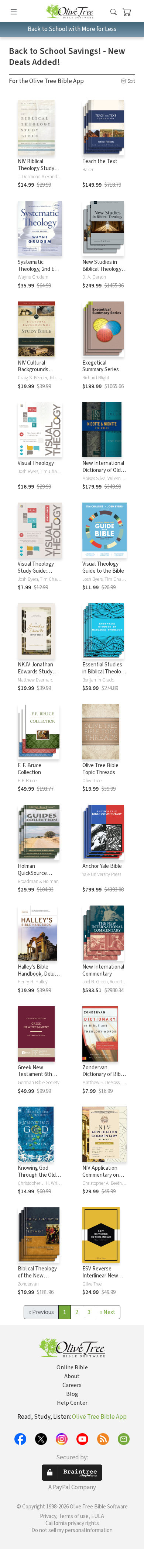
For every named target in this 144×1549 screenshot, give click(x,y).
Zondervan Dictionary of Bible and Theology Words (103, 1078)
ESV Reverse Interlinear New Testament (100, 1276)
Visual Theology (36, 463)
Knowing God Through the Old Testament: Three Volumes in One (38, 1178)
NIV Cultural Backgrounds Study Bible (33, 370)
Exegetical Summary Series (100, 366)
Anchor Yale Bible (102, 866)
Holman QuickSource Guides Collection (38, 873)
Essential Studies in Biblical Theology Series (104, 672)
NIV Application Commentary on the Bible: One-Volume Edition (100, 1178)
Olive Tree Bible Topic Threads (100, 769)
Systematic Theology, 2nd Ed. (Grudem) (38, 269)
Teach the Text (99, 161)
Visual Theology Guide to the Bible (103, 567)
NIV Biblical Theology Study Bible (36, 168)
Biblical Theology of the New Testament (37, 1276)
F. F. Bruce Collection (29, 769)
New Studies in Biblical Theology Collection (101, 269)
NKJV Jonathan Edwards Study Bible (35, 672)
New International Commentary (103, 970)
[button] (113, 12)
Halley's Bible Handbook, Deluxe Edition (39, 974)
